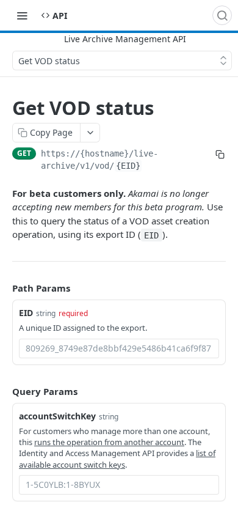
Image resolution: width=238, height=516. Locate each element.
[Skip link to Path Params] (3, 288)
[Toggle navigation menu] (22, 15)
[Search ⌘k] (222, 15)
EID (26, 313)
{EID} (128, 166)
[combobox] (119, 348)
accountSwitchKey (57, 416)
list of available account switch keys (117, 459)
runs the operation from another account (109, 442)
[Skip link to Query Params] (3, 391)
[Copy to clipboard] (220, 154)
